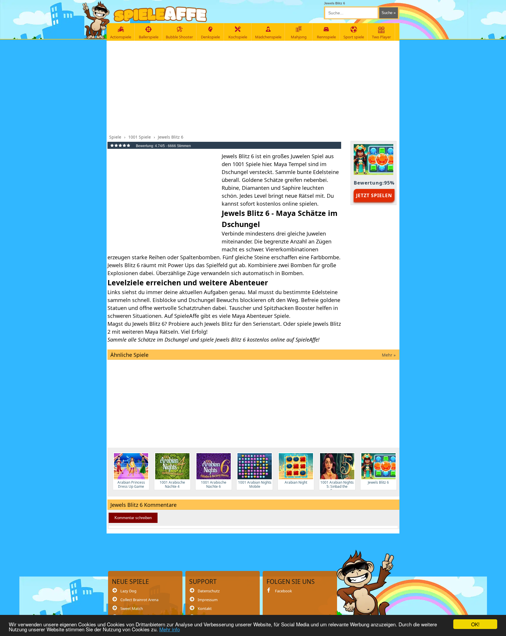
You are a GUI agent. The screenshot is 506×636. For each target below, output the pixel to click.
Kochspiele (237, 37)
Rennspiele (326, 37)
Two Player (381, 37)
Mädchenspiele (268, 37)
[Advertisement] (253, 86)
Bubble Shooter (179, 37)
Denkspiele (210, 37)
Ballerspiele (148, 37)
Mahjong (299, 37)
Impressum (208, 599)
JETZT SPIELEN (374, 195)
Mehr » (389, 355)
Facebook (283, 591)
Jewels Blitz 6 (378, 482)
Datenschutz (209, 591)
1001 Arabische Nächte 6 (213, 484)
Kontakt (205, 608)
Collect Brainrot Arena (139, 599)
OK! (475, 624)
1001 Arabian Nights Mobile (254, 484)
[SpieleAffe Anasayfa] (160, 14)
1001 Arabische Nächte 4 (172, 484)
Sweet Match (131, 608)
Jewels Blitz (218, 323)
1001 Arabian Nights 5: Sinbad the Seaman (337, 485)
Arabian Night (296, 482)
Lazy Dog (128, 591)
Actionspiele (120, 37)
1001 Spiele (247, 164)
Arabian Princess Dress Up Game (131, 484)
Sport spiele (353, 37)
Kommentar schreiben (133, 518)
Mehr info (169, 629)
